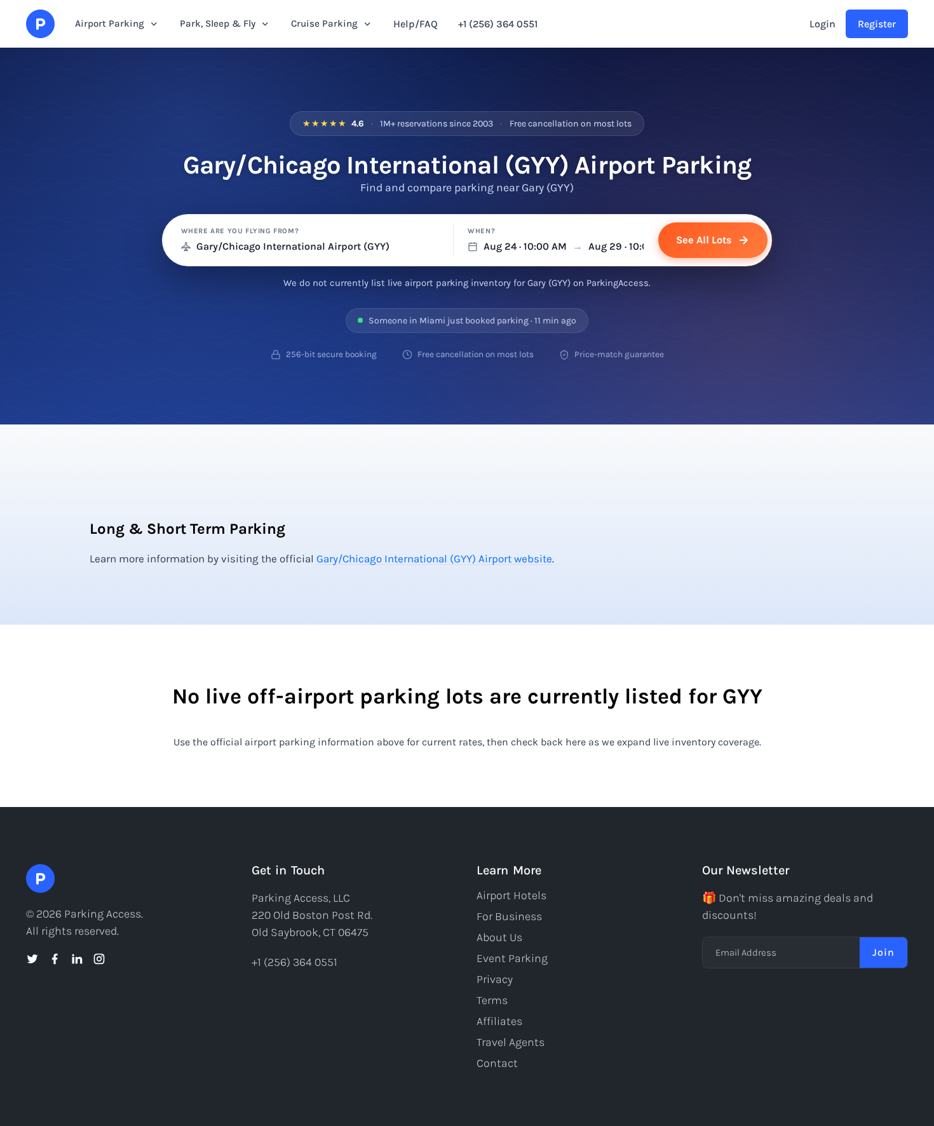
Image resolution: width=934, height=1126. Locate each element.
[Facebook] (54, 959)
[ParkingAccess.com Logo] (40, 24)
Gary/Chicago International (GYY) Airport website (434, 558)
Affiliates (499, 1021)
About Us (499, 937)
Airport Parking (109, 23)
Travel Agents (511, 1042)
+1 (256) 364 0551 (498, 24)
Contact (497, 1063)
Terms (492, 1000)
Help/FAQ (415, 24)
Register (877, 24)
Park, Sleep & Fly (217, 23)
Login (822, 24)
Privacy (495, 979)
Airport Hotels (511, 895)
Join (883, 952)
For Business (509, 916)
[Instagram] (99, 959)
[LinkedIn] (77, 959)
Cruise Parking (324, 23)
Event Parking (512, 958)
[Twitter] (32, 959)
